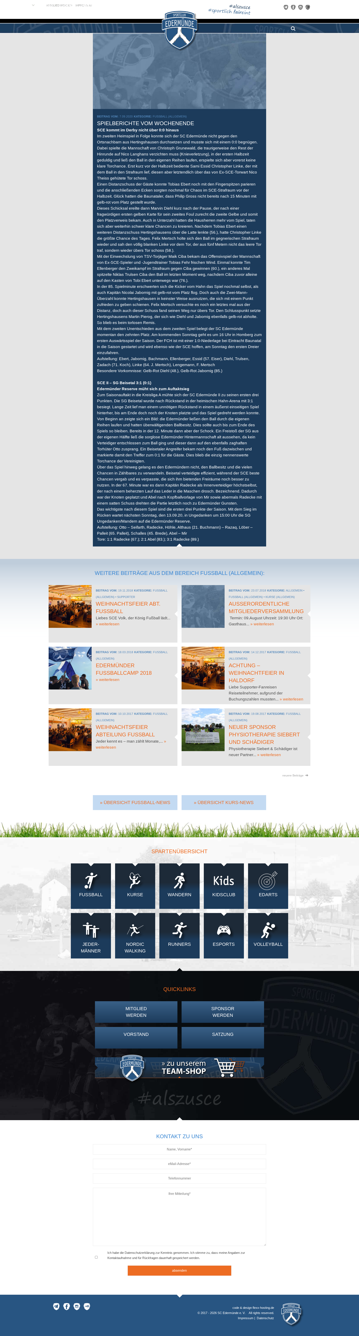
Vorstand (136, 1034)
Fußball (91, 894)
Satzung (223, 1034)
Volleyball (268, 944)
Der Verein (20, 5)
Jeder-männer (91, 947)
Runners (179, 944)
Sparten (46, 5)
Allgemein (294, 590)
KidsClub (223, 894)
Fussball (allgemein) (170, 116)
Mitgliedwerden (136, 1012)
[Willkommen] (5, 5)
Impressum (245, 1318)
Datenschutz (265, 1318)
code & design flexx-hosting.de (253, 1307)
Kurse (135, 894)
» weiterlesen (107, 624)
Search (293, 27)
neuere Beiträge (293, 775)
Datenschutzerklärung (140, 1252)
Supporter (126, 597)
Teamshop (118, 5)
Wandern (179, 894)
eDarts (268, 894)
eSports (224, 944)
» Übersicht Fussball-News (135, 802)
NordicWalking (135, 947)
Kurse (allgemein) (280, 597)
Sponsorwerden (222, 1012)
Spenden (69, 5)
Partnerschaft (93, 5)
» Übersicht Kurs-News (224, 802)
